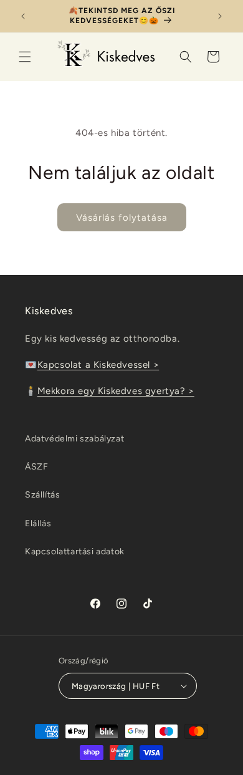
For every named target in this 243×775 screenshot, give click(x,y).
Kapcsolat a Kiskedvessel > (98, 364)
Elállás (38, 523)
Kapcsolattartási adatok (75, 551)
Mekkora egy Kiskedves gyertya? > (115, 391)
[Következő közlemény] (220, 16)
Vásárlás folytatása (122, 217)
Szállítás (42, 494)
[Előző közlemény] (23, 16)
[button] (25, 56)
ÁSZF (36, 466)
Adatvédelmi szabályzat (74, 438)
